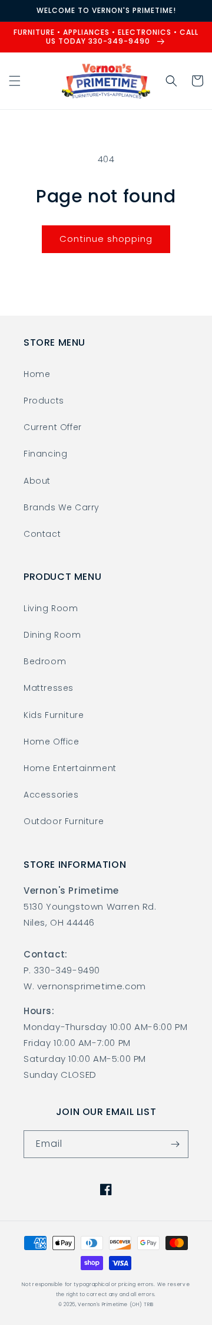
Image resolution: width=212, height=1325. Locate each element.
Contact (42, 534)
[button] (15, 81)
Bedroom (45, 661)
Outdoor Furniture (64, 821)
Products (44, 400)
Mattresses (49, 688)
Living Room (51, 608)
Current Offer (53, 427)
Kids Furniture (54, 715)
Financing (45, 454)
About (37, 481)
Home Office (52, 741)
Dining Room (52, 635)
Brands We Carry (62, 507)
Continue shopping (106, 238)
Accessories (51, 795)
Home (37, 374)
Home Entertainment (70, 768)
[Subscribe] (175, 1144)
